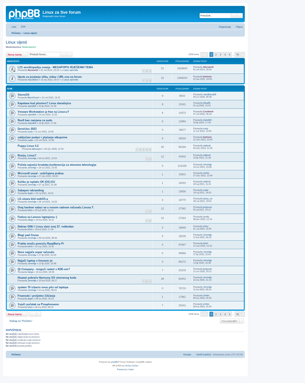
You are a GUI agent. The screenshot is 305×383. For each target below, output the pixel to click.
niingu (30, 220)
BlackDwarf (33, 97)
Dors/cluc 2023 (27, 128)
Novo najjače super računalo (36, 252)
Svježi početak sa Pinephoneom (38, 304)
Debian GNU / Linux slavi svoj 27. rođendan (46, 226)
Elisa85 (206, 103)
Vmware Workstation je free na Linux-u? (43, 111)
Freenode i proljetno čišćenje (36, 295)
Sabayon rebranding (31, 190)
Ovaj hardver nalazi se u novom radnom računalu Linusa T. (56, 207)
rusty (30, 131)
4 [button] (225, 54)
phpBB (114, 362)
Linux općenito (70, 70)
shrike (206, 173)
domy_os (207, 198)
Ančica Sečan (131, 365)
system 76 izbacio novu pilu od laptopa (43, 287)
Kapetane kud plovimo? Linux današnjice (44, 103)
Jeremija (32, 158)
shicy (206, 226)
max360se (33, 79)
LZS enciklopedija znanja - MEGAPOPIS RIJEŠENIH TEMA (55, 67)
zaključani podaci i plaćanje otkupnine (42, 137)
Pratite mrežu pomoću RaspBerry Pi (41, 243)
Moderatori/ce (29, 47)
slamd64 (32, 106)
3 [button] (220, 54)
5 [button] (229, 54)
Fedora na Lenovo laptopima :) (37, 217)
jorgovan (207, 207)
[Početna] (25, 13)
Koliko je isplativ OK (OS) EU (36, 181)
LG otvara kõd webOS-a (33, 198)
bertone (207, 76)
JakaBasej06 (209, 94)
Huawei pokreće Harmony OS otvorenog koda (47, 277)
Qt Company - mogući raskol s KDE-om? (44, 269)
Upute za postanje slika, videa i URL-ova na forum (50, 76)
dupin (30, 193)
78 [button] (237, 54)
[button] (204, 54)
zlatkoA (207, 145)
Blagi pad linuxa (28, 235)
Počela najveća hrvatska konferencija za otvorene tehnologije (57, 164)
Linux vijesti (16, 42)
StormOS (23, 94)
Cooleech (208, 111)
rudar (30, 140)
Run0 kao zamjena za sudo (35, 120)
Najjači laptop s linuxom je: (35, 260)
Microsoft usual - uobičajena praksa (40, 173)
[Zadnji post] (215, 67)
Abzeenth (33, 70)
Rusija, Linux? (27, 155)
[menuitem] (21, 26)
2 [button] (216, 54)
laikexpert (37, 149)
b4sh (30, 210)
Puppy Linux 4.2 (28, 145)
